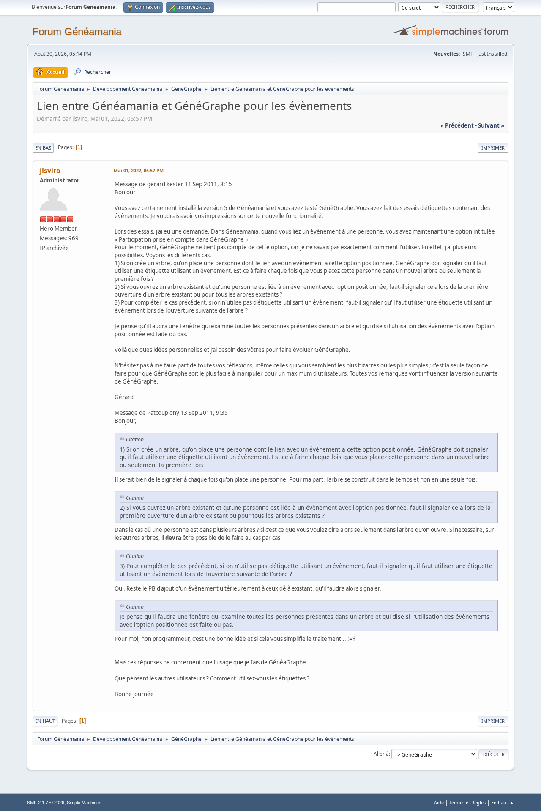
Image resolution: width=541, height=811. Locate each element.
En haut (45, 721)
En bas (43, 147)
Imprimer (493, 147)
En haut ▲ (502, 802)
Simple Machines (84, 802)
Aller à (381, 753)
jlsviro (50, 170)
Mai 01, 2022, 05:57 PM (139, 170)
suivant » (491, 125)
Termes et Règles (467, 802)
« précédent (457, 125)
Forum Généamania (76, 31)
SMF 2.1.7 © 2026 (45, 802)
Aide (439, 802)
